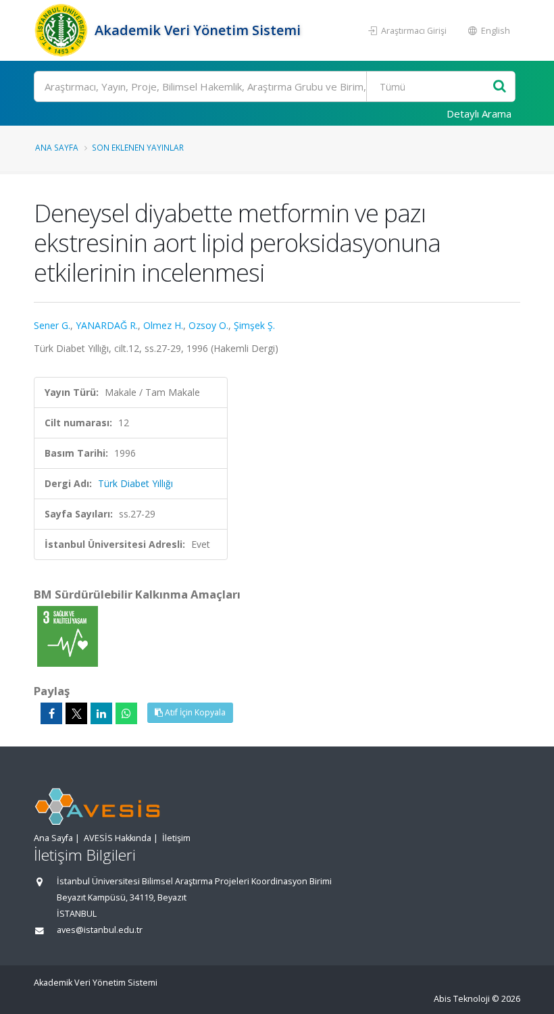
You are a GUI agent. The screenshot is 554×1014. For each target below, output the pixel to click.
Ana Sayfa (56, 147)
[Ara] (499, 87)
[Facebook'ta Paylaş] (51, 713)
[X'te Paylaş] (76, 713)
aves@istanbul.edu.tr (100, 930)
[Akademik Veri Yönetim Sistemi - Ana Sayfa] (62, 30)
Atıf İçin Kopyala (194, 712)
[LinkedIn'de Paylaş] (101, 713)
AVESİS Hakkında (117, 838)
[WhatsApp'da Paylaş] (126, 713)
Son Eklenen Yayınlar (138, 147)
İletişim (176, 838)
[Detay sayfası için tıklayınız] (67, 635)
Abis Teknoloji (462, 999)
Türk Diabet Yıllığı (135, 483)
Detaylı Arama (479, 113)
